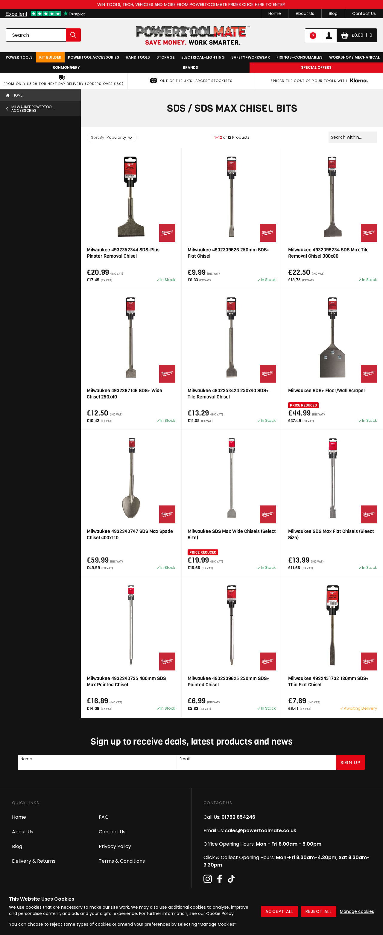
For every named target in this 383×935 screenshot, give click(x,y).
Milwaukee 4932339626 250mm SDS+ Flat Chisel (228, 253)
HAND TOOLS (138, 57)
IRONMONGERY (65, 67)
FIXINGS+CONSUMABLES (299, 57)
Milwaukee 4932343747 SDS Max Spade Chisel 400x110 (130, 534)
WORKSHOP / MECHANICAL (354, 57)
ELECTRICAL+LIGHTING (203, 57)
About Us (305, 13)
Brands (190, 67)
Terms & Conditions (122, 861)
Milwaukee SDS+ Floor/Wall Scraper (326, 390)
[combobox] (111, 137)
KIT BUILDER (50, 57)
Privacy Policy (115, 846)
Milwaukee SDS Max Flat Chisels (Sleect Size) (331, 534)
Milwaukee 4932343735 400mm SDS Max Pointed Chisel (126, 681)
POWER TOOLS (19, 57)
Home (274, 13)
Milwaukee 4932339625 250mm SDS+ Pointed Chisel (228, 681)
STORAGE (165, 57)
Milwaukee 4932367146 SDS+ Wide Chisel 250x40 (124, 393)
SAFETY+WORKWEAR (250, 57)
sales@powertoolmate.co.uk (260, 830)
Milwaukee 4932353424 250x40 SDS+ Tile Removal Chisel (228, 393)
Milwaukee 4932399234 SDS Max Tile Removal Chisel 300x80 (328, 253)
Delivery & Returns (33, 861)
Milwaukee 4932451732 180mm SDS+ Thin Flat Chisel (328, 681)
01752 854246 (238, 817)
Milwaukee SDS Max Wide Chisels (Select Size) (232, 534)
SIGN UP (351, 762)
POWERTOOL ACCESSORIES (93, 57)
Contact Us (364, 13)
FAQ (104, 817)
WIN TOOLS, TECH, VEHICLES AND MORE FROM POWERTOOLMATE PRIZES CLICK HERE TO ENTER (191, 4)
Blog (333, 13)
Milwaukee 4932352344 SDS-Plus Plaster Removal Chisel (123, 253)
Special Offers (316, 67)
